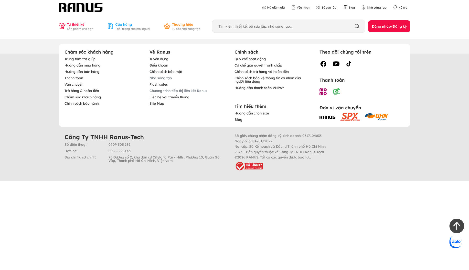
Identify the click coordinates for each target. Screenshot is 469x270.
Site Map (156, 103)
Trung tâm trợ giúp (80, 58)
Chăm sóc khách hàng (82, 97)
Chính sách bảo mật (165, 71)
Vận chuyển (73, 84)
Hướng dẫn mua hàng (82, 65)
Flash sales (158, 84)
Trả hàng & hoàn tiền (81, 90)
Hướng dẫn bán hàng (81, 71)
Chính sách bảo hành (81, 103)
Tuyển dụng (158, 58)
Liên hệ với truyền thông (169, 97)
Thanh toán (73, 78)
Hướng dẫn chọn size (251, 113)
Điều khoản (158, 65)
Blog (238, 119)
